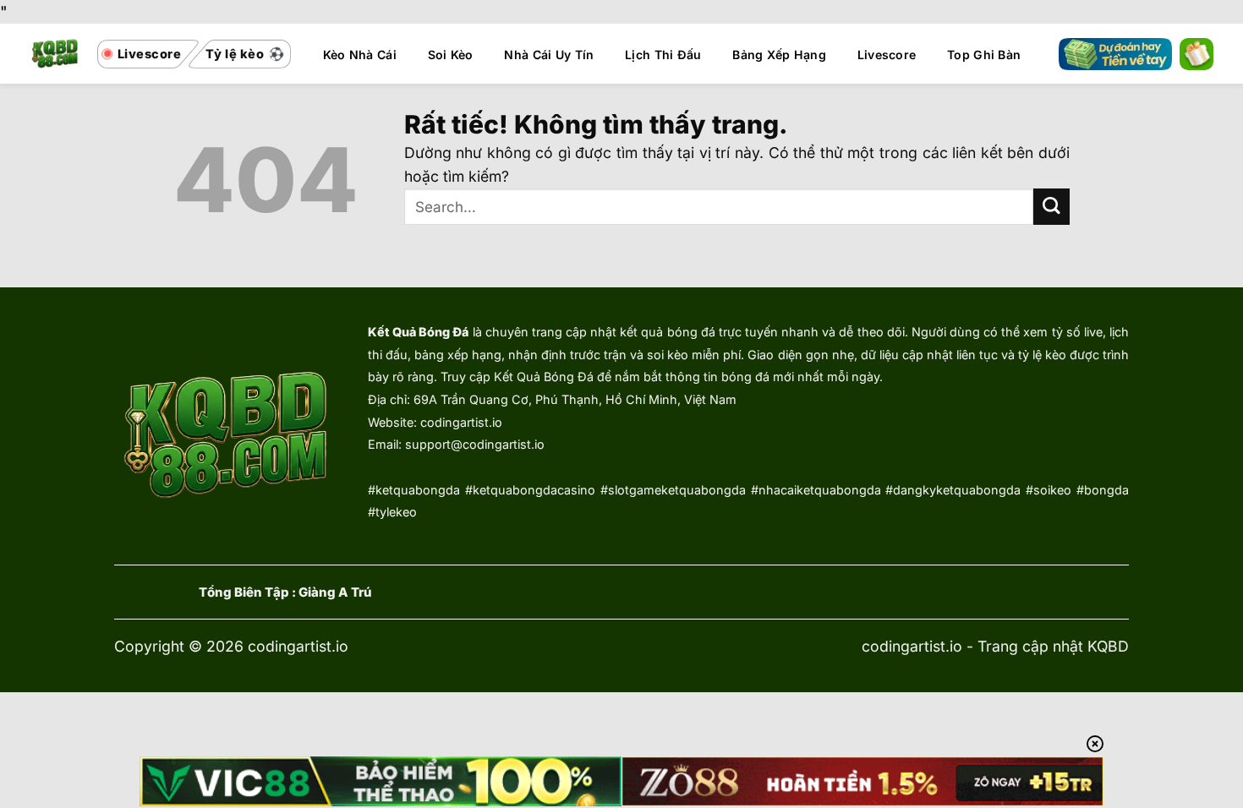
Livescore (887, 54)
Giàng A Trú (335, 592)
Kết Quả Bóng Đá (418, 332)
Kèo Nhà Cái (360, 54)
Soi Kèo (451, 54)
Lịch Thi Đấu (663, 54)
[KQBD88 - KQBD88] (55, 53)
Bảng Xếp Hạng (779, 54)
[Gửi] (1051, 206)
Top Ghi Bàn (984, 54)
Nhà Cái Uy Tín (549, 54)
